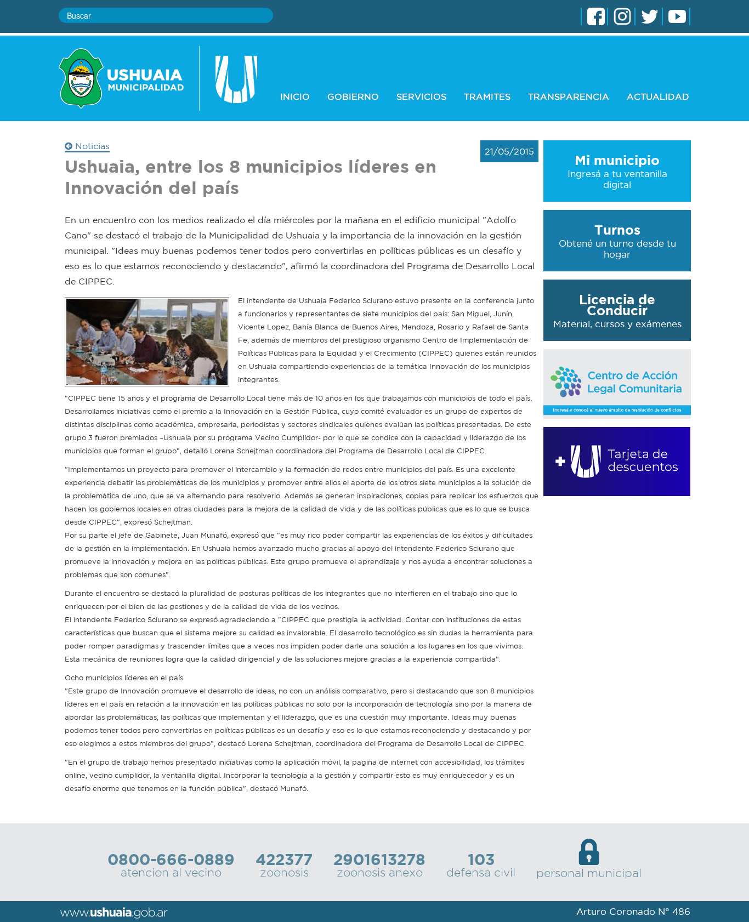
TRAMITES (487, 96)
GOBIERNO (353, 96)
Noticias (91, 146)
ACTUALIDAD (658, 96)
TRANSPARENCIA (568, 96)
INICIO (295, 96)
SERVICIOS (421, 96)
